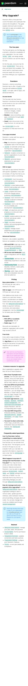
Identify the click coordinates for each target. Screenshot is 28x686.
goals (22, 117)
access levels (13, 471)
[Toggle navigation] (2, 9)
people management (9, 504)
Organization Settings (11, 540)
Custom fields (9, 258)
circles (5, 56)
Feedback (8, 204)
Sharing (7, 271)
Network (7, 153)
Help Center (8, 9)
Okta (20, 250)
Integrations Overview (11, 536)
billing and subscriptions (13, 38)
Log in (21, 3)
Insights (7, 216)
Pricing (7, 544)
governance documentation (13, 404)
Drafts (6, 191)
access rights (9, 126)
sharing (12, 473)
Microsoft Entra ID (15, 248)
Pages (6, 222)
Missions (7, 159)
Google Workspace (10, 250)
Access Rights (9, 532)
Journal (7, 147)
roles (9, 56)
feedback (10, 119)
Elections (7, 197)
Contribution (8, 179)
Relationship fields (11, 265)
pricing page (14, 34)
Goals (6, 210)
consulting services (14, 512)
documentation (17, 151)
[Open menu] (25, 3)
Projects (7, 228)
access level (11, 66)
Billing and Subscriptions (12, 527)
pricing (8, 30)
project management (11, 402)
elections (13, 400)
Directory (7, 185)
